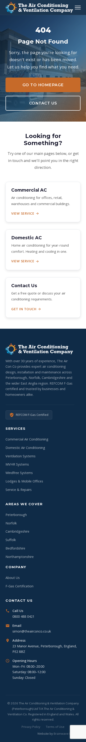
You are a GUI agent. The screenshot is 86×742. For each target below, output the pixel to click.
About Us (13, 577)
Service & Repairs (19, 489)
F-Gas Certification (19, 586)
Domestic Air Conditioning (25, 447)
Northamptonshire (20, 557)
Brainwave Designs (67, 734)
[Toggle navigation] (78, 7)
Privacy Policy (31, 727)
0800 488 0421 (23, 616)
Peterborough (16, 515)
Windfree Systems (19, 473)
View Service (22, 213)
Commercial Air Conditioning (27, 439)
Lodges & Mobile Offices (24, 481)
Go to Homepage (43, 85)
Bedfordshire (15, 548)
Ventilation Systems (21, 456)
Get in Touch (23, 309)
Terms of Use (55, 727)
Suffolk (11, 540)
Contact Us (43, 103)
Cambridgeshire (17, 531)
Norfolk (11, 523)
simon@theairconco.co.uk (31, 631)
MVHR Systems (17, 464)
